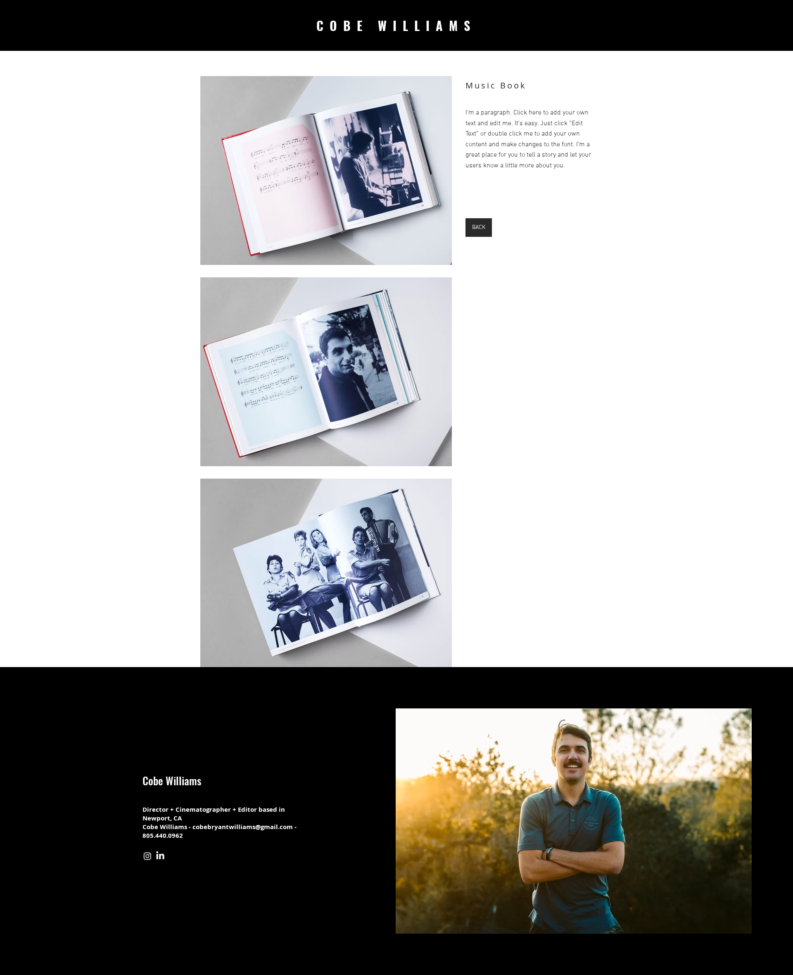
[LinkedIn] (160, 856)
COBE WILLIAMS (396, 25)
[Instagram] (147, 856)
